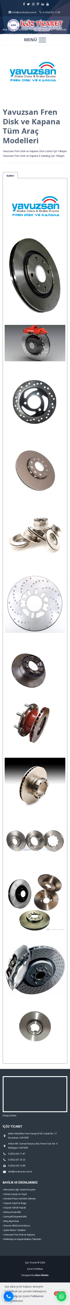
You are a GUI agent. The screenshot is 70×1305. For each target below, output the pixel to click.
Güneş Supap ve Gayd (15, 1194)
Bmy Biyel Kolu (11, 1221)
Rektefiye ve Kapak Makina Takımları (22, 1239)
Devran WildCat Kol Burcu (16, 1225)
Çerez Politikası (35, 1268)
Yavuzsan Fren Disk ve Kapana (19, 1234)
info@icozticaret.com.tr (24, 12)
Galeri (10, 175)
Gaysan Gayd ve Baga (14, 1203)
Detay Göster (10, 1115)
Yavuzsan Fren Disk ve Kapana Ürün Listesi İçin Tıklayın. (35, 151)
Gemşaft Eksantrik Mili (15, 1216)
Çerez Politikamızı (33, 1296)
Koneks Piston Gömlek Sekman (19, 1198)
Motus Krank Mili (12, 1212)
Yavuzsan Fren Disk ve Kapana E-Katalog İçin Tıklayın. (34, 155)
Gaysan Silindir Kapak (14, 1207)
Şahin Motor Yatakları (14, 1230)
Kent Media (41, 1275)
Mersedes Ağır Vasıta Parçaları (19, 1189)
